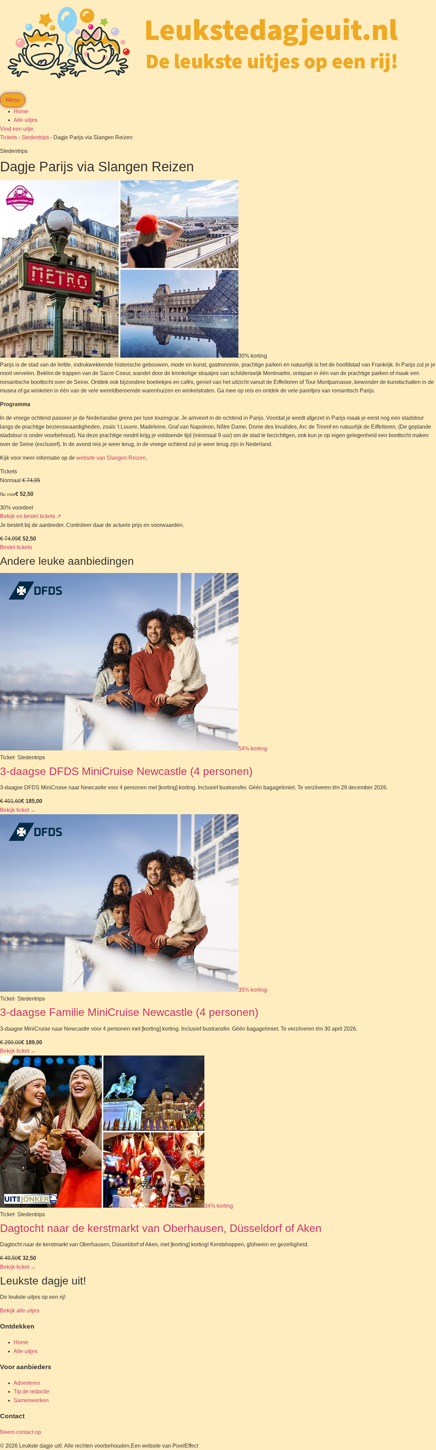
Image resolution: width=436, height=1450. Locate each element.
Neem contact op (20, 1432)
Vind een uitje (16, 129)
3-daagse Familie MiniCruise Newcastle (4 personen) (129, 1012)
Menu (12, 100)
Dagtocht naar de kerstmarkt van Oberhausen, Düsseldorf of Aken (161, 1228)
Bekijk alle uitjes (20, 1310)
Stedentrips (35, 137)
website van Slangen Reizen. (111, 458)
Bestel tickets (16, 547)
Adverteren (27, 1383)
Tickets (8, 137)
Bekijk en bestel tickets (30, 516)
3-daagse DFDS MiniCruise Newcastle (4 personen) (126, 771)
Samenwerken (31, 1400)
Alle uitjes (25, 120)
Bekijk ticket (18, 810)
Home (21, 111)
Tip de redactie (31, 1391)
